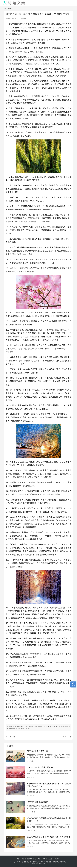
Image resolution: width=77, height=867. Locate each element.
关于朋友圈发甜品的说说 (37, 802)
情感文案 (23, 19)
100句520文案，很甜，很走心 (40, 767)
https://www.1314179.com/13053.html (46, 726)
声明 (23, 859)
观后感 (57, 859)
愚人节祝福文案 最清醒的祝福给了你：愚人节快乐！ (49, 837)
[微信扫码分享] (7, 736)
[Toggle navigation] (73, 3)
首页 (5, 8)
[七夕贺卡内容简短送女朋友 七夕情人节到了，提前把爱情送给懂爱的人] (15, 788)
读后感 (50, 859)
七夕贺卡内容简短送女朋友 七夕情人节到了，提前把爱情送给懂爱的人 (49, 785)
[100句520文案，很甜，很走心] (15, 772)
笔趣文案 (24, 862)
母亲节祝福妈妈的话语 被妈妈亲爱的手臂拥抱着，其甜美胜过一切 (49, 819)
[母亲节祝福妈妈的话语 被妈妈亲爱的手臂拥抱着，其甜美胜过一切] (15, 823)
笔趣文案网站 (19, 726)
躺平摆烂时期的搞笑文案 (37, 751)
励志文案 (37, 859)
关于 (18, 859)
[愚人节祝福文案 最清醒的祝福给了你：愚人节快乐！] (15, 842)
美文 (44, 859)
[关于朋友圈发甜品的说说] (15, 807)
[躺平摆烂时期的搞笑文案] (15, 756)
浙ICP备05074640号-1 (40, 862)
